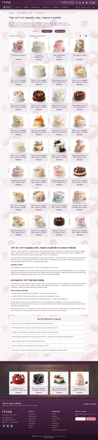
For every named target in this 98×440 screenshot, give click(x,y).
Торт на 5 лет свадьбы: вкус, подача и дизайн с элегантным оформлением (38, 231)
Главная (53, 414)
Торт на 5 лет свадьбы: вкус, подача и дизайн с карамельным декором (38, 131)
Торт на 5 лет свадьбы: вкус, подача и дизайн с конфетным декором (79, 131)
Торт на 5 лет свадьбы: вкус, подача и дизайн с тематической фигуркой (38, 156)
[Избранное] (86, 2)
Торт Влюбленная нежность (59, 56)
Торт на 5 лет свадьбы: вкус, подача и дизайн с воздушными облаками (59, 206)
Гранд (6, 2)
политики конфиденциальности (59, 436)
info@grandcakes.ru (8, 417)
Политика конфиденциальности (59, 430)
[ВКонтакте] (76, 2)
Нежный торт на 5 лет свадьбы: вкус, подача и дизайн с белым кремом (59, 106)
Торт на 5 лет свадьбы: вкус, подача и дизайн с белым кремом (38, 81)
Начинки (31, 427)
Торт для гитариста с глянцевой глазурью (39, 389)
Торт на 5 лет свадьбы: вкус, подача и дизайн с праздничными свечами (79, 181)
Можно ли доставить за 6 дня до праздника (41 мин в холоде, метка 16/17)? (30, 345)
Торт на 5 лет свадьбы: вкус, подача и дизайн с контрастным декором (59, 156)
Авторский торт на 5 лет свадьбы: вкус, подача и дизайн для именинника (59, 231)
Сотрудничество (55, 423)
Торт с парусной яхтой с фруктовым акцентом (59, 389)
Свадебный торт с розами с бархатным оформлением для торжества (79, 389)
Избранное (54, 427)
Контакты (88, 7)
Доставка (83, 7)
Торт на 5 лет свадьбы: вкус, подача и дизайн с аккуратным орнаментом (18, 156)
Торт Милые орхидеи (18, 55)
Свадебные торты (33, 416)
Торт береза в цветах (80, 55)
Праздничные (32, 420)
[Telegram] (79, 2)
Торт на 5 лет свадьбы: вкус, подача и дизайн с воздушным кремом (18, 106)
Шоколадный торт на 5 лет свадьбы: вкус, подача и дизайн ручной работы (79, 106)
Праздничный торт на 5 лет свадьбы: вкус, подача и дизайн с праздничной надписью (18, 231)
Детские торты (32, 414)
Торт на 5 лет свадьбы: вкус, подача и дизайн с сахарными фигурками (18, 131)
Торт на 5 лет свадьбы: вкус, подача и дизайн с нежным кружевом (18, 81)
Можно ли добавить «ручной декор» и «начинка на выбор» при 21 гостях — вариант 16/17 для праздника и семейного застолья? (42, 336)
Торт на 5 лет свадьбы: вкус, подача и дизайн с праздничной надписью (79, 81)
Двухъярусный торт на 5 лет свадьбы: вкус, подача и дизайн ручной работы (79, 156)
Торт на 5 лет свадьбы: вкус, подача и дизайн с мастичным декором (79, 231)
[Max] (83, 2)
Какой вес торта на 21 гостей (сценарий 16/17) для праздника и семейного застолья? (32, 323)
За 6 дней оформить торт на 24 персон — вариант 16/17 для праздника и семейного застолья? (34, 327)
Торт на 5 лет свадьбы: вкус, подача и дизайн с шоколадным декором (38, 106)
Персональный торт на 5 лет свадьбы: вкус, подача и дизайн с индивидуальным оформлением (59, 181)
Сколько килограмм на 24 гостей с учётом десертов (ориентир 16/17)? (28, 341)
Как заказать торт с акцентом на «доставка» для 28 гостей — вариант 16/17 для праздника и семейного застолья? (39, 350)
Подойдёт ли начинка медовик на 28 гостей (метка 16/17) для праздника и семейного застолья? (35, 332)
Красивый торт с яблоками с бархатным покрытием (18, 389)
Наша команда (55, 425)
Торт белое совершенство (38, 56)
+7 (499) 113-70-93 (89, 404)
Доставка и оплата (56, 418)
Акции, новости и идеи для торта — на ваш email (85, 415)
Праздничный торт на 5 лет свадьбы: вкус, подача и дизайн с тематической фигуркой (18, 181)
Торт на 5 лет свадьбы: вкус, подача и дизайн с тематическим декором (38, 181)
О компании (77, 7)
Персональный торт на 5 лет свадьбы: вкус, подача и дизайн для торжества (59, 81)
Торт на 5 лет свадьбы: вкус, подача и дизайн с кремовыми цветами (38, 206)
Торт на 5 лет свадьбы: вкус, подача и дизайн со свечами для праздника (18, 206)
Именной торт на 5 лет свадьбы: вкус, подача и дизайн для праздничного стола (59, 131)
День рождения (32, 423)
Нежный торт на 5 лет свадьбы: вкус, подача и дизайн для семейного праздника (79, 206)
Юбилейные (31, 425)
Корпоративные (32, 418)
